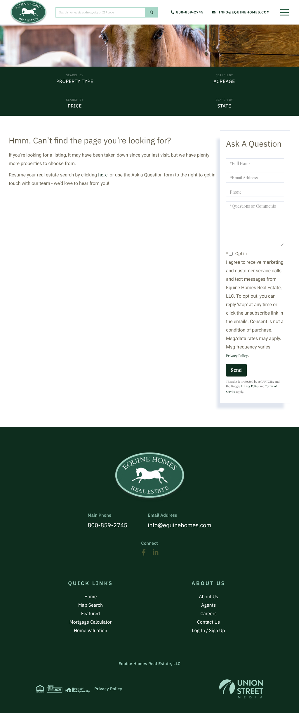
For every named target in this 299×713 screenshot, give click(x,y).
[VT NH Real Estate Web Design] (241, 688)
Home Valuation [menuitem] (90, 631)
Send (236, 370)
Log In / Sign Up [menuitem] (208, 631)
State (224, 106)
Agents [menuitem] (208, 605)
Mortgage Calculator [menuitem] (90, 622)
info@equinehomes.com (244, 12)
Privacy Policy (237, 355)
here (102, 175)
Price (75, 106)
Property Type (74, 81)
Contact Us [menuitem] (208, 622)
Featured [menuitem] (90, 614)
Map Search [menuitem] (90, 605)
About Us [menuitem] (208, 597)
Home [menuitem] (90, 597)
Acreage (224, 81)
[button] (151, 12)
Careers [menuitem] (208, 614)
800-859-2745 (190, 12)
